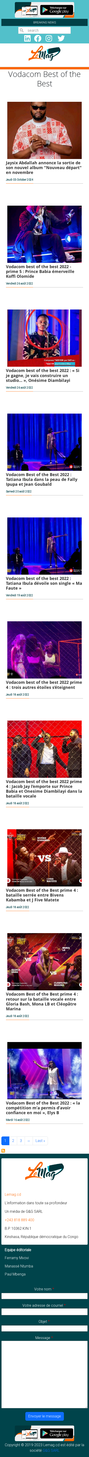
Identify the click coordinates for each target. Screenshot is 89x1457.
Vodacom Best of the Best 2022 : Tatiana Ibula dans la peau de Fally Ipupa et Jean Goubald (41, 479)
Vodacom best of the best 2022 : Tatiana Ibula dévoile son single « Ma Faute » (44, 583)
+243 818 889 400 (19, 1220)
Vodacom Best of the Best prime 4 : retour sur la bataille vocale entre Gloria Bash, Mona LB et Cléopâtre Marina (42, 1001)
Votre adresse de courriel (42, 1305)
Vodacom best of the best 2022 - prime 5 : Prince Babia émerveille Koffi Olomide (40, 271)
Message (42, 1338)
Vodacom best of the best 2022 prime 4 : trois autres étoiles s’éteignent (44, 684)
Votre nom (42, 1289)
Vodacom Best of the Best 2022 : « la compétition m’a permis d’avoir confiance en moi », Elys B (43, 1107)
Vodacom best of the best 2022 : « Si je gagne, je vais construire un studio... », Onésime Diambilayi (42, 375)
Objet (43, 1321)
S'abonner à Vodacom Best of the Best (3, 1151)
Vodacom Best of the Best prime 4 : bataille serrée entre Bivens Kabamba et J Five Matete (42, 895)
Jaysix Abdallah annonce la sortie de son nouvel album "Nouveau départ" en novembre (44, 167)
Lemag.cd (13, 1194)
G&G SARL (51, 1450)
